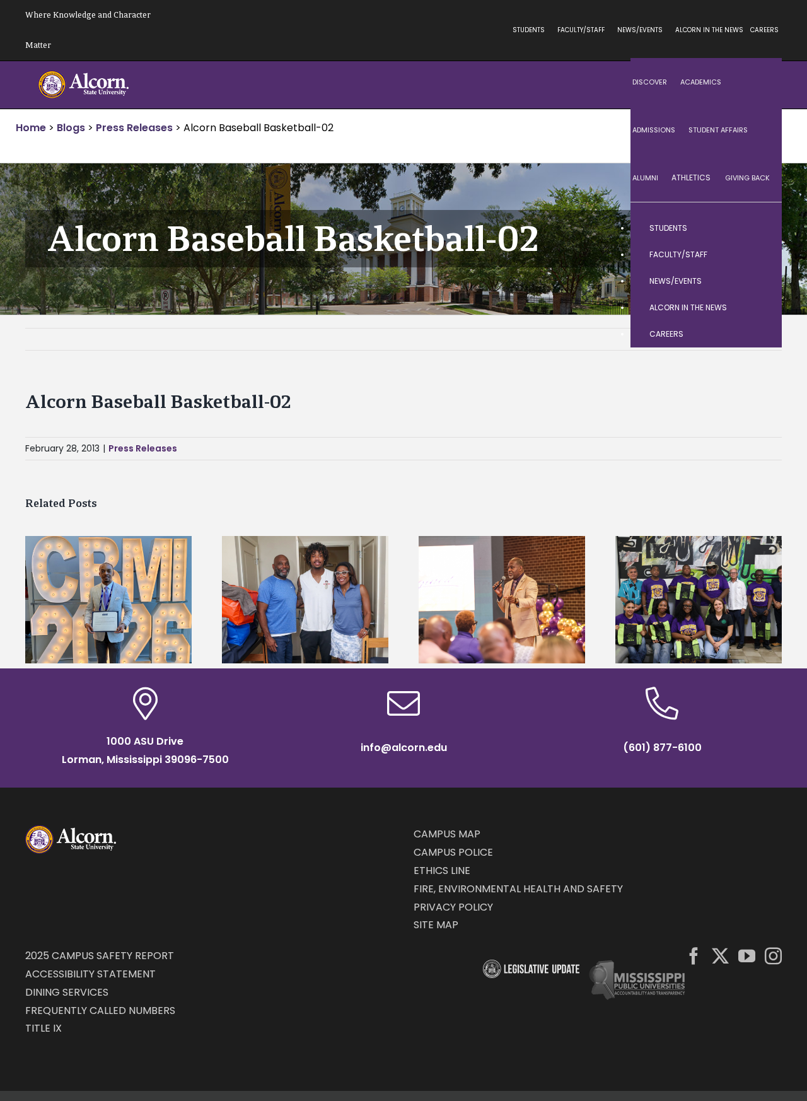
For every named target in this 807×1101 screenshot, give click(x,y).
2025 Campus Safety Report (99, 955)
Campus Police (453, 852)
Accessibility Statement (90, 974)
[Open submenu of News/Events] (759, 281)
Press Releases (142, 448)
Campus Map (447, 834)
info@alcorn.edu (404, 747)
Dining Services (66, 992)
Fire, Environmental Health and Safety (518, 889)
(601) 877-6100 (662, 747)
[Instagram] (773, 955)
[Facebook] (693, 955)
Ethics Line (442, 870)
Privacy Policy (453, 907)
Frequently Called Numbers (100, 1010)
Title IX (43, 1028)
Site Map (436, 925)
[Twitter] (720, 955)
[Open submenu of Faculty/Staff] (759, 255)
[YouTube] (746, 955)
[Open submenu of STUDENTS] (759, 228)
